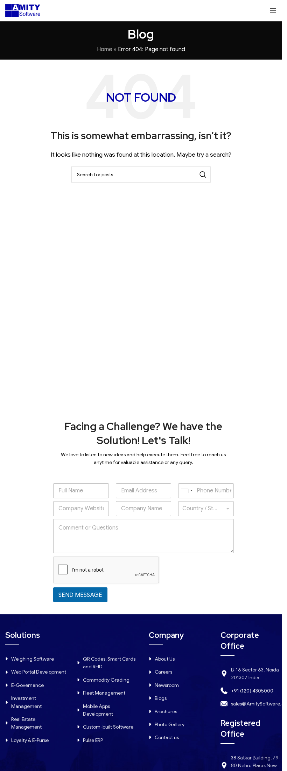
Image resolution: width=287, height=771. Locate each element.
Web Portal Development (38, 672)
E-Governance (27, 685)
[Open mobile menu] (273, 11)
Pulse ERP (93, 740)
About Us (165, 659)
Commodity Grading (106, 680)
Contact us (167, 737)
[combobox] (186, 490)
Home (104, 49)
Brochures (166, 711)
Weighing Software (32, 659)
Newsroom (167, 685)
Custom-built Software (108, 727)
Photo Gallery (169, 724)
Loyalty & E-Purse (30, 740)
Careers (163, 672)
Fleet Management (104, 693)
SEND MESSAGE (80, 595)
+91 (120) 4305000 (252, 691)
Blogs (161, 698)
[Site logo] (22, 10)
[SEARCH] (203, 174)
